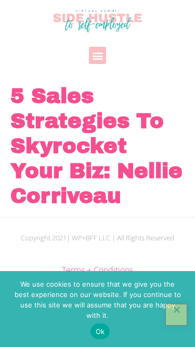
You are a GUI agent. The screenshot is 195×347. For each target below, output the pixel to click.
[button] (97, 55)
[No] (176, 315)
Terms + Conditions (97, 270)
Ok (100, 331)
